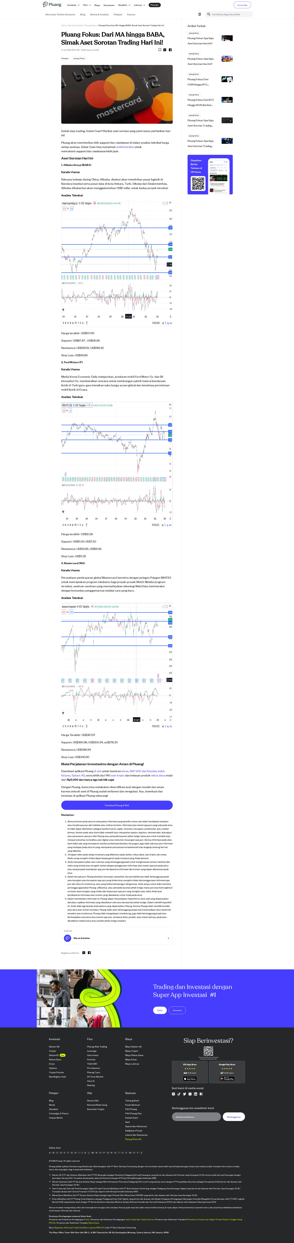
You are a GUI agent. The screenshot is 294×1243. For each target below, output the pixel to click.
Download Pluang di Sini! (117, 805)
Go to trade (242, 5)
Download (177, 1010)
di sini (97, 771)
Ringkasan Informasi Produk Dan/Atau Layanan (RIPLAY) (79, 1227)
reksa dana (158, 775)
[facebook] (170, 50)
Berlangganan (234, 1116)
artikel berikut (125, 147)
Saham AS (78, 775)
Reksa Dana (94, 1222)
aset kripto (117, 775)
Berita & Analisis (75, 25)
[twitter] (165, 50)
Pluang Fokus (91, 25)
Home (64, 25)
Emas (86, 1219)
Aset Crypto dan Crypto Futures (140, 1219)
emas (124, 771)
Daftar (160, 1010)
